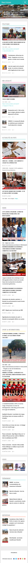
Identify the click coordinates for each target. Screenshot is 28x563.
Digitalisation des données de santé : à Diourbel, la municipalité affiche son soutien (13, 318)
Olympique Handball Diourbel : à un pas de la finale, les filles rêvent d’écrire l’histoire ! (13, 335)
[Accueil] (6, 2)
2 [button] (22, 17)
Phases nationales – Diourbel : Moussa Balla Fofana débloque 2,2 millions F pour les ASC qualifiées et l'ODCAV (13, 446)
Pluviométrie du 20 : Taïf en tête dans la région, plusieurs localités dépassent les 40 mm (16, 112)
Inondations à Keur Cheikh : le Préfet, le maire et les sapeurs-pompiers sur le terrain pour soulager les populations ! (14, 14)
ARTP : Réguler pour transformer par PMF (12, 310)
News (4, 208)
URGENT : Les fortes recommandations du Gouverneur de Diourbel (15, 484)
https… (17, 198)
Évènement (6, 478)
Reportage (6, 515)
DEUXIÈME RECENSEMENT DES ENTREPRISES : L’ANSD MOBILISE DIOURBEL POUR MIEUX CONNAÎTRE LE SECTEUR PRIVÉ (12, 249)
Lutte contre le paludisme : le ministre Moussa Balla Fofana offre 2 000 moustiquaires (12, 214)
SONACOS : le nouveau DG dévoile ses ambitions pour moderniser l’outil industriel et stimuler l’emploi (13, 124)
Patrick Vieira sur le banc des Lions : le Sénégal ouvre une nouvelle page (13, 426)
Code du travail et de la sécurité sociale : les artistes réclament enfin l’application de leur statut (16, 68)
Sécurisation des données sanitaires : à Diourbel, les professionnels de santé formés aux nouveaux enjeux (13, 301)
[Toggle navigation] (25, 2)
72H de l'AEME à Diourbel (8, 99)
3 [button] (23, 17)
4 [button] (24, 17)
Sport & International (11, 329)
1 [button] (21, 17)
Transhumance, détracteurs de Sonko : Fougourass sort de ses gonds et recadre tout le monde (16, 57)
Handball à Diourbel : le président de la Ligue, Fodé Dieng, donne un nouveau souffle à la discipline (14, 374)
